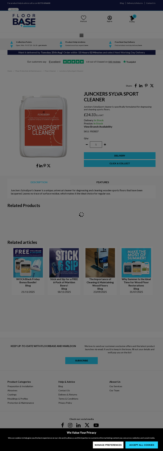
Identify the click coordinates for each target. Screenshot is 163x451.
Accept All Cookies (141, 445)
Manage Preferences (108, 445)
